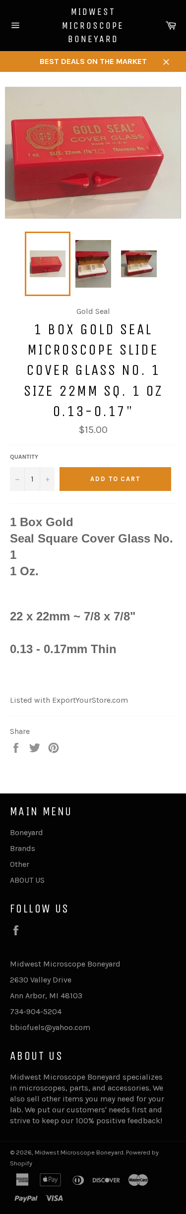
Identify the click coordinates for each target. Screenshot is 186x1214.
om (84, 1027)
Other (19, 864)
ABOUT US (27, 880)
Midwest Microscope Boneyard (93, 25)
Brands (22, 848)
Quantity (24, 456)
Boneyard (26, 832)
